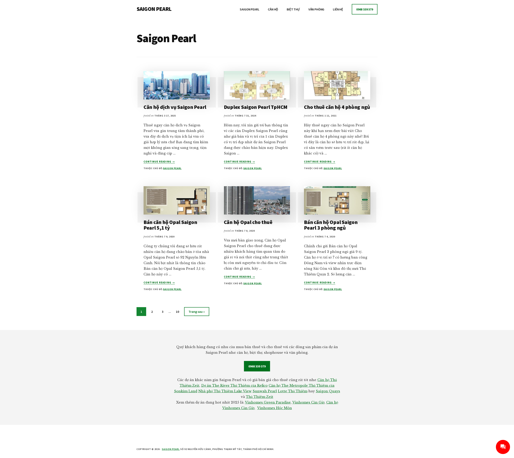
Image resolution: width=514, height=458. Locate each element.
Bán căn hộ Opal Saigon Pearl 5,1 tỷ (170, 225)
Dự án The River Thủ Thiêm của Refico (234, 385)
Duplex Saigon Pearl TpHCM (256, 107)
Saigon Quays (328, 391)
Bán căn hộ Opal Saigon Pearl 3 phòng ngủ (330, 225)
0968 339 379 (257, 366)
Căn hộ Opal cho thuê (248, 222)
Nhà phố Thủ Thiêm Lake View (225, 391)
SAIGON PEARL (154, 8)
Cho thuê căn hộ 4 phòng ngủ (337, 107)
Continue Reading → (159, 162)
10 (179, 311)
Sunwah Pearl (265, 391)
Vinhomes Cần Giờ (308, 402)
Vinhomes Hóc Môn (274, 408)
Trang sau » (196, 312)
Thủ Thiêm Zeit (259, 397)
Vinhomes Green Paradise (268, 402)
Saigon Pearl (172, 168)
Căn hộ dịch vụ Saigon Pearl (175, 107)
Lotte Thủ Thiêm (292, 391)
